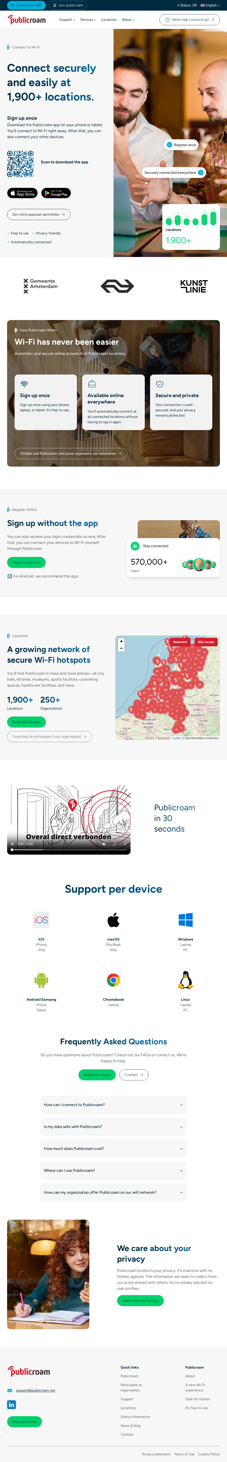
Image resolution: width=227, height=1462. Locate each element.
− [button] (121, 648)
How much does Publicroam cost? (74, 1148)
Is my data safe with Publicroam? (73, 1126)
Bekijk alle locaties (26, 722)
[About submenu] (134, 20)
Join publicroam (70, 5)
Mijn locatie (206, 642)
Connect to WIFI (29, 5)
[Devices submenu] (95, 20)
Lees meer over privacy (140, 1300)
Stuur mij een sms (26, 562)
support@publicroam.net (35, 1390)
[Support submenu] (74, 20)
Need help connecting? (190, 19)
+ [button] (121, 641)
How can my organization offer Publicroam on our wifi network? (100, 1192)
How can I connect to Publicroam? (74, 1104)
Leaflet (176, 738)
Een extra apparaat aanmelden (36, 214)
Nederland (180, 642)
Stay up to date (24, 1422)
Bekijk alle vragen (97, 1075)
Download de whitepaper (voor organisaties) (47, 736)
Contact (131, 1075)
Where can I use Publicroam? (69, 1170)
